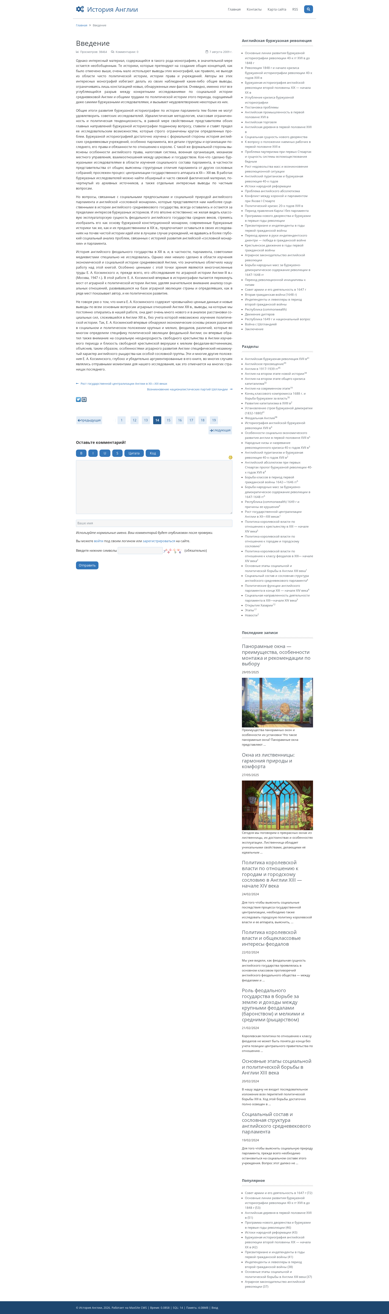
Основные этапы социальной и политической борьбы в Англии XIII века (276, 1067)
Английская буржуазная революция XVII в (277, 359)
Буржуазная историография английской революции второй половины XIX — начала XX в (278, 87)
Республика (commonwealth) (265, 309)
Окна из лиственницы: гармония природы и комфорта (268, 760)
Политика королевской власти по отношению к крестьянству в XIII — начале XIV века (277, 526)
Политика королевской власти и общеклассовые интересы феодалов (271, 938)
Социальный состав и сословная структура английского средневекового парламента (276, 1123)
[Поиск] (308, 9)
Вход (215, 1308)
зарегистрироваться (159, 541)
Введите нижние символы (96, 550)
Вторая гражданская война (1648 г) (271, 294)
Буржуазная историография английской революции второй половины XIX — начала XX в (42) (278, 1242)
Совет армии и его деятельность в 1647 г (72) (278, 1193)
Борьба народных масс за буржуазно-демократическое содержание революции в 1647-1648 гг (277, 270)
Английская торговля (261, 122)
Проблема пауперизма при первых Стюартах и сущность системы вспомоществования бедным (278, 157)
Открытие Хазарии (260, 605)
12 (134, 420)
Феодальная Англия (261, 418)
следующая (222, 430)
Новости (252, 615)
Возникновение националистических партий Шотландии (188, 389)
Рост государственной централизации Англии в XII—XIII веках (123, 384)
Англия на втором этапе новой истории (276, 374)
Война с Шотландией (261, 324)
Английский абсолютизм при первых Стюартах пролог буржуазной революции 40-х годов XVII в (278, 467)
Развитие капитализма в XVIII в (268, 403)
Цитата (134, 453)
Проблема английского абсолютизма (272, 191)
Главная (81, 25)
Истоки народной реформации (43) (271, 1232)
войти (98, 541)
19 (214, 420)
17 (191, 420)
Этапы (250, 610)
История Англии (112, 9)
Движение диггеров (260, 314)
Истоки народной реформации (268, 186)
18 (202, 420)
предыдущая (91, 420)
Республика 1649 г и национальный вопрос (277, 319)
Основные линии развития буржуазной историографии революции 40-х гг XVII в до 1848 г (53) (277, 1203)
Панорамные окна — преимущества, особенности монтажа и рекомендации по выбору (276, 655)
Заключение (254, 329)
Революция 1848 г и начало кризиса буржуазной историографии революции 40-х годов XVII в (278, 73)
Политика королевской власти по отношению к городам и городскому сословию (272, 541)
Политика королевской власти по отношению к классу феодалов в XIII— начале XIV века (279, 556)
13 (146, 420)
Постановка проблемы (262, 107)
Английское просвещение (265, 364)
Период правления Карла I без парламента (277, 211)
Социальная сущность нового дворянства (276, 137)
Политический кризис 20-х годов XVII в (274, 206)
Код (153, 453)
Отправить (87, 565)
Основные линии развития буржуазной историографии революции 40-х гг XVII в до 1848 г (277, 58)
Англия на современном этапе (269, 388)
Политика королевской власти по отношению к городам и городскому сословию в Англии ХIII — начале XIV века (272, 874)
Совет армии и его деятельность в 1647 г (275, 289)
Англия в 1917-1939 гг (262, 369)
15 (168, 420)
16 (180, 420)
